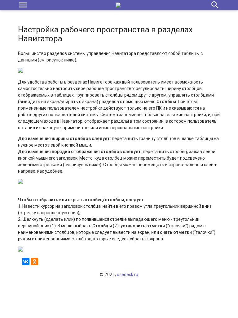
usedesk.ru (127, 274)
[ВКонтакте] (25, 261)
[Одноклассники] (34, 261)
